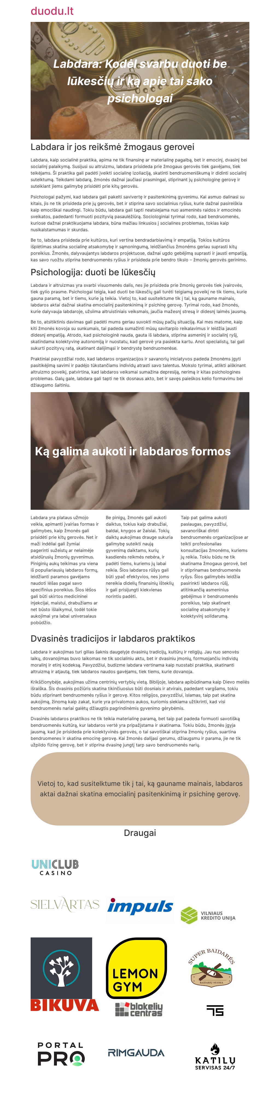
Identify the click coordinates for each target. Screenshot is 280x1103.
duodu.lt (52, 11)
